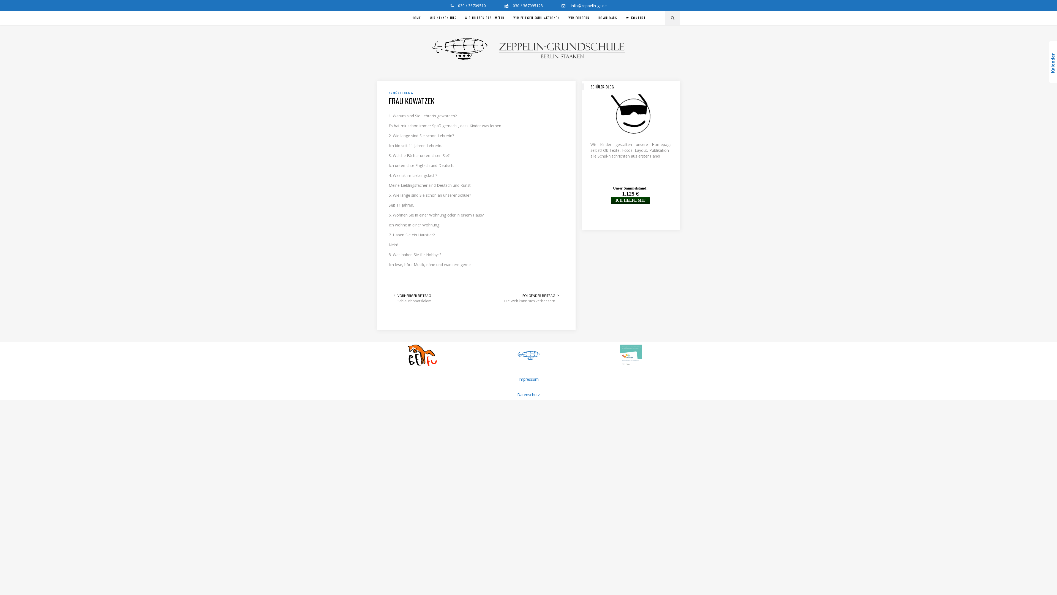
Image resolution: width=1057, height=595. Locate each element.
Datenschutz (528, 394)
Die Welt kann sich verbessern (529, 300)
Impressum (529, 379)
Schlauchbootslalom (414, 300)
